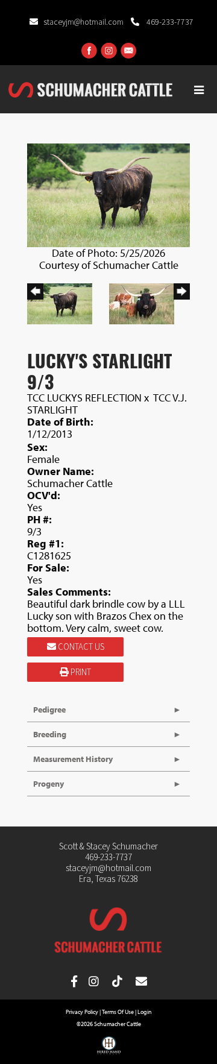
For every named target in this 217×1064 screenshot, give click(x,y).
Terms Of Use (118, 1012)
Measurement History (73, 759)
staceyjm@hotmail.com (84, 22)
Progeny (48, 783)
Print (80, 672)
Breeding (49, 734)
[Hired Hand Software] (109, 1049)
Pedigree (49, 709)
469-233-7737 (169, 22)
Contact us (80, 647)
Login (144, 1012)
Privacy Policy (82, 1012)
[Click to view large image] (108, 194)
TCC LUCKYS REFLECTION (84, 398)
